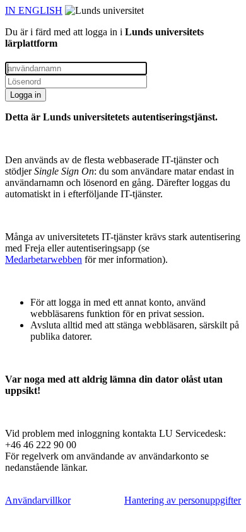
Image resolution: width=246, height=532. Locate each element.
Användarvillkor (38, 500)
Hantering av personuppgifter (182, 500)
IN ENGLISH (33, 10)
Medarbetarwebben (43, 259)
